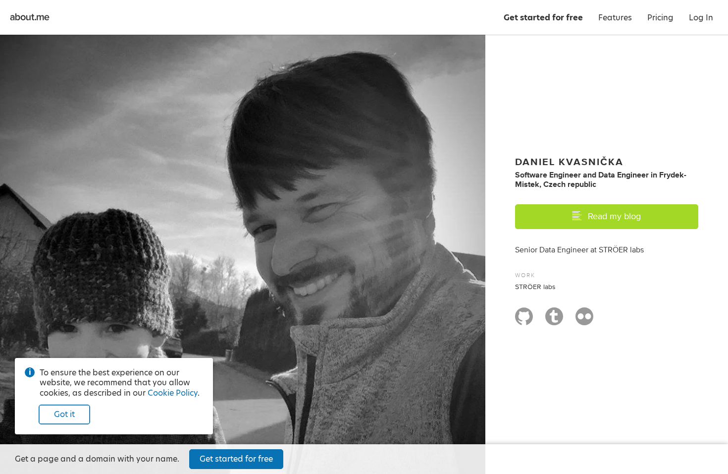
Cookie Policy (173, 393)
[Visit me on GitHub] (524, 320)
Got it (64, 414)
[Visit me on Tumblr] (554, 320)
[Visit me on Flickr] (584, 320)
